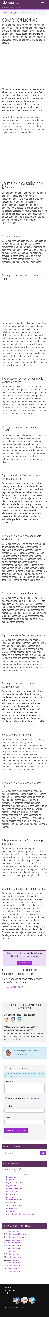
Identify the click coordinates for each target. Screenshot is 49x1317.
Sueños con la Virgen (14, 1245)
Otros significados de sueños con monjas (19, 1214)
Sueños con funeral (13, 1248)
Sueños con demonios (14, 1242)
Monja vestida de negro (14, 1182)
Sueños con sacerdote (14, 1251)
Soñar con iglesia (15, 986)
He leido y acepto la (24, 1098)
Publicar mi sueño (24, 963)
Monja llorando (10, 1211)
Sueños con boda (12, 1231)
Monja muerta (10, 1177)
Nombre (8, 1106)
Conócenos (7, 1287)
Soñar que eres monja (13, 1205)
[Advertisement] (24, 66)
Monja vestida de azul (13, 1199)
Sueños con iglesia (13, 1240)
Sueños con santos (14, 1257)
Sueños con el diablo (14, 1268)
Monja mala (9, 1179)
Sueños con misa (13, 1262)
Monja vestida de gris (13, 1191)
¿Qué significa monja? (12, 1169)
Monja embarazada (12, 1194)
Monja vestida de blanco (14, 1188)
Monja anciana (10, 1202)
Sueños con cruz (13, 1260)
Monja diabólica (11, 1185)
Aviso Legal (7, 1293)
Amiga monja (10, 1197)
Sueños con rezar (13, 1265)
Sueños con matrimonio (15, 1237)
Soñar (11, 3)
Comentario (9, 1081)
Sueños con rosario (14, 1271)
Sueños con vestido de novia (16, 1234)
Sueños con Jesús (12, 1254)
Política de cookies (10, 1290)
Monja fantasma (11, 1208)
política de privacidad (32, 1098)
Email (7, 1117)
